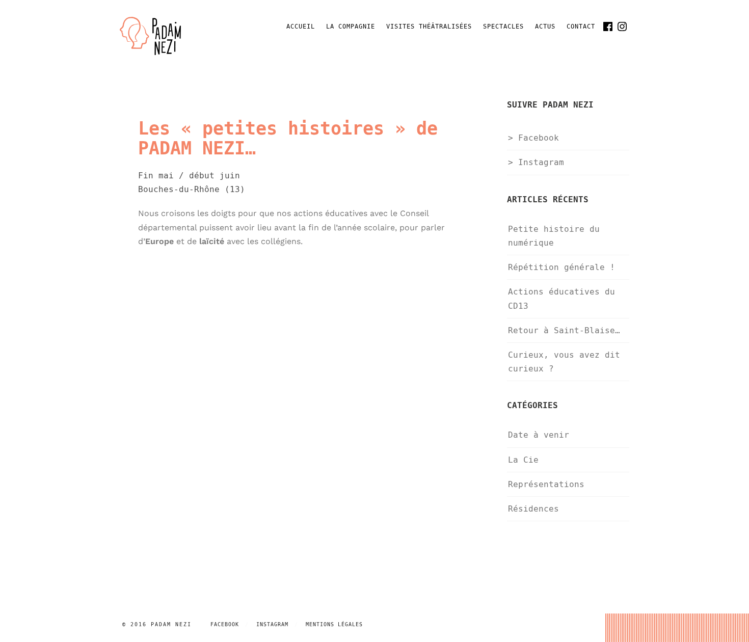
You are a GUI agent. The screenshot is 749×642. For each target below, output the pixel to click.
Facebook (224, 624)
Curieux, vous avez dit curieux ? (564, 361)
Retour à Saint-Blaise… (564, 330)
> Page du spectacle (179, 262)
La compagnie (350, 26)
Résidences (533, 509)
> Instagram (536, 162)
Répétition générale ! (561, 267)
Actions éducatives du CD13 (561, 298)
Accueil (300, 26)
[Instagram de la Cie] (622, 26)
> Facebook (533, 138)
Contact (581, 26)
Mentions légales (334, 624)
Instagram (272, 624)
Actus (545, 26)
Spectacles (503, 26)
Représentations (546, 484)
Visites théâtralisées (429, 26)
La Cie (523, 460)
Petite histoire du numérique (554, 236)
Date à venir (538, 435)
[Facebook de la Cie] (607, 26)
